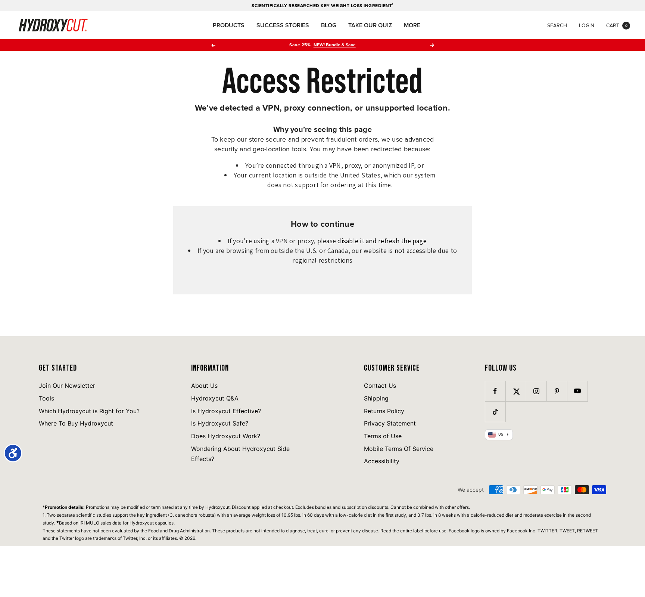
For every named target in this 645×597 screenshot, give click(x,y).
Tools (46, 398)
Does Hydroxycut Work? (225, 436)
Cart (616, 25)
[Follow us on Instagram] (536, 391)
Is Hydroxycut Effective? (226, 411)
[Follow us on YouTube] (577, 391)
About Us (204, 385)
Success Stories (282, 25)
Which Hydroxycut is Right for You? (89, 411)
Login (586, 25)
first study (396, 515)
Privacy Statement (390, 423)
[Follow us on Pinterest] (556, 391)
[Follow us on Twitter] (515, 391)
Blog (328, 25)
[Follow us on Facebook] (495, 391)
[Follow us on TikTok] (495, 411)
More (412, 25)
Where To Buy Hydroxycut (76, 423)
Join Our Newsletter (67, 385)
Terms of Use (383, 436)
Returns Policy (384, 411)
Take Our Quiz (370, 25)
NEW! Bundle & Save (335, 44)
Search (557, 25)
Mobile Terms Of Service (398, 448)
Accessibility (381, 461)
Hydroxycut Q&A (215, 398)
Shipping (376, 398)
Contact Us (380, 385)
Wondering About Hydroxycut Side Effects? (240, 454)
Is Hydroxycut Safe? (219, 423)
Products (228, 25)
